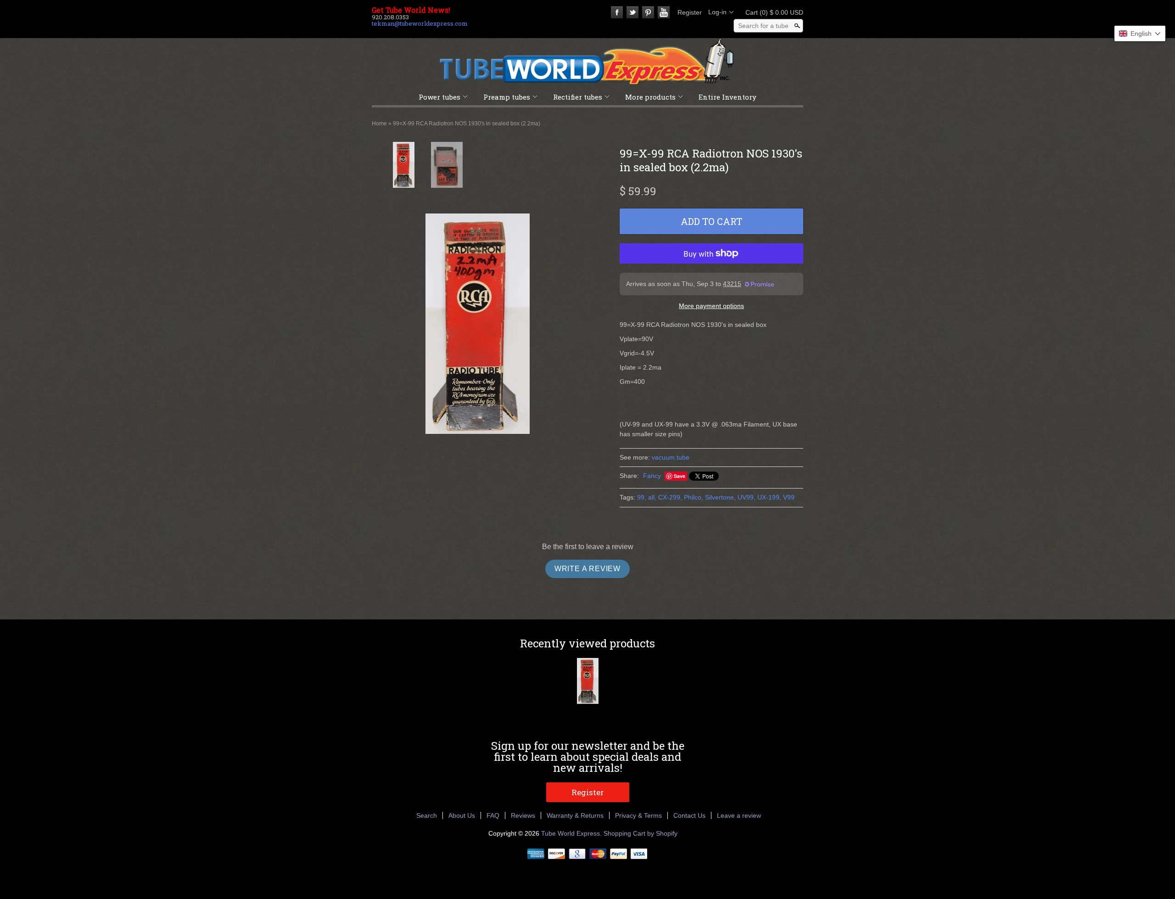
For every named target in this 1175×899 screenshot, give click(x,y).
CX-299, (670, 497)
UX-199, (769, 497)
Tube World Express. (572, 833)
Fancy (652, 475)
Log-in (717, 12)
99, (641, 497)
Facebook (616, 12)
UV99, (746, 497)
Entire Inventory (727, 96)
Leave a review (739, 815)
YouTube (663, 12)
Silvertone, (720, 497)
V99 (789, 497)
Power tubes (439, 96)
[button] (1139, 33)
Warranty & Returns (575, 815)
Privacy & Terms (638, 815)
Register (689, 12)
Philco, (693, 497)
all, (652, 497)
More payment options (711, 305)
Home (379, 123)
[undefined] (477, 324)
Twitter (632, 12)
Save (679, 475)
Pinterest (648, 12)
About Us (461, 815)
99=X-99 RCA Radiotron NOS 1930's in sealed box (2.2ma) (466, 123)
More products (650, 96)
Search (426, 815)
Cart (771, 12)
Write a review (587, 569)
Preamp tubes (506, 96)
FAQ (493, 815)
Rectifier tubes (577, 96)
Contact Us (689, 815)
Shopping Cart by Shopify (640, 833)
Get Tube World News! (411, 10)
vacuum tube (670, 457)
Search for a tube (763, 25)
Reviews (523, 815)
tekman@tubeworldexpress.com (420, 23)
